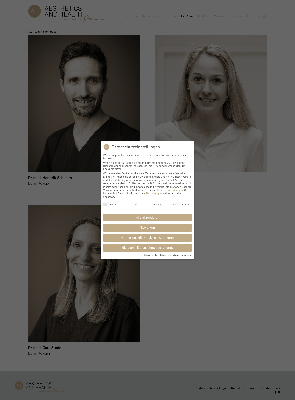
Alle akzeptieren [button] (147, 217)
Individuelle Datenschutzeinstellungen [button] (147, 247)
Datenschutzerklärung (170, 189)
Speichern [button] (147, 227)
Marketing (156, 204)
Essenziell (113, 204)
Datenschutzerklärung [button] (169, 255)
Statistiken (134, 204)
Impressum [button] (187, 255)
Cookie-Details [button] (151, 255)
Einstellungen (154, 193)
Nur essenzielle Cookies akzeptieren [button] (147, 237)
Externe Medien (181, 204)
